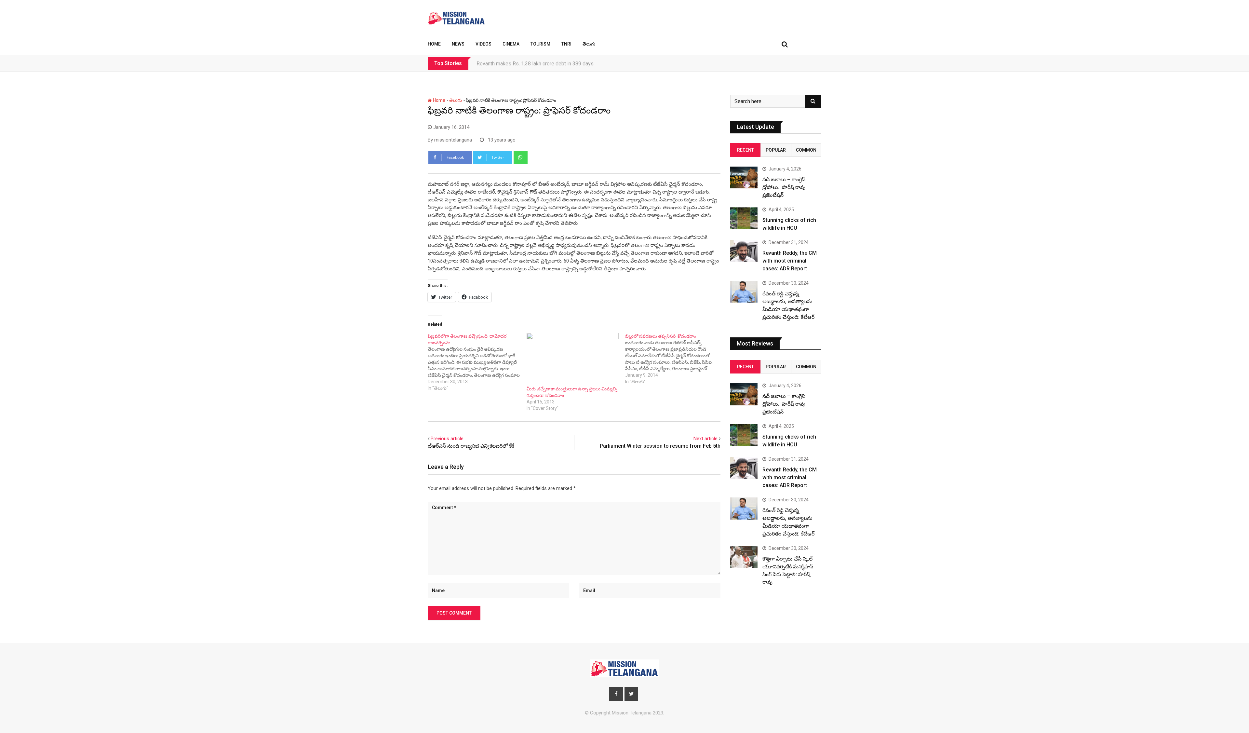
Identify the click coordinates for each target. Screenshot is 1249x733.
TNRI (566, 44)
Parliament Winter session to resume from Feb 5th (660, 446)
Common (806, 150)
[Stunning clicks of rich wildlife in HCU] (744, 218)
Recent (745, 150)
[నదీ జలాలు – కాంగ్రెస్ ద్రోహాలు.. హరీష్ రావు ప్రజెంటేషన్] (744, 177)
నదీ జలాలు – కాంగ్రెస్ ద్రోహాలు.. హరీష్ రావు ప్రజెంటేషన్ (783, 187)
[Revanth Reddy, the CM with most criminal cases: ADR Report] (744, 251)
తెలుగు (589, 44)
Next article (705, 438)
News (458, 44)
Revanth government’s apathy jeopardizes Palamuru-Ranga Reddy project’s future (569, 64)
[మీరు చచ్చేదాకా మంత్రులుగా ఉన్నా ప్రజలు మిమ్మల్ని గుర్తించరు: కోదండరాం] (573, 359)
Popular (776, 150)
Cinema (511, 44)
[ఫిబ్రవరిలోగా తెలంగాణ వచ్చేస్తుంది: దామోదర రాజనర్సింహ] (477, 362)
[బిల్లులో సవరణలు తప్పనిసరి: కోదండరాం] (674, 359)
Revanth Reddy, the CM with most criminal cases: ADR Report (789, 261)
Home (434, 44)
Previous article (447, 438)
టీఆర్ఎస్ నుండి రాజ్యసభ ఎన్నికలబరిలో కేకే (471, 446)
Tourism (540, 44)
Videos (483, 44)
